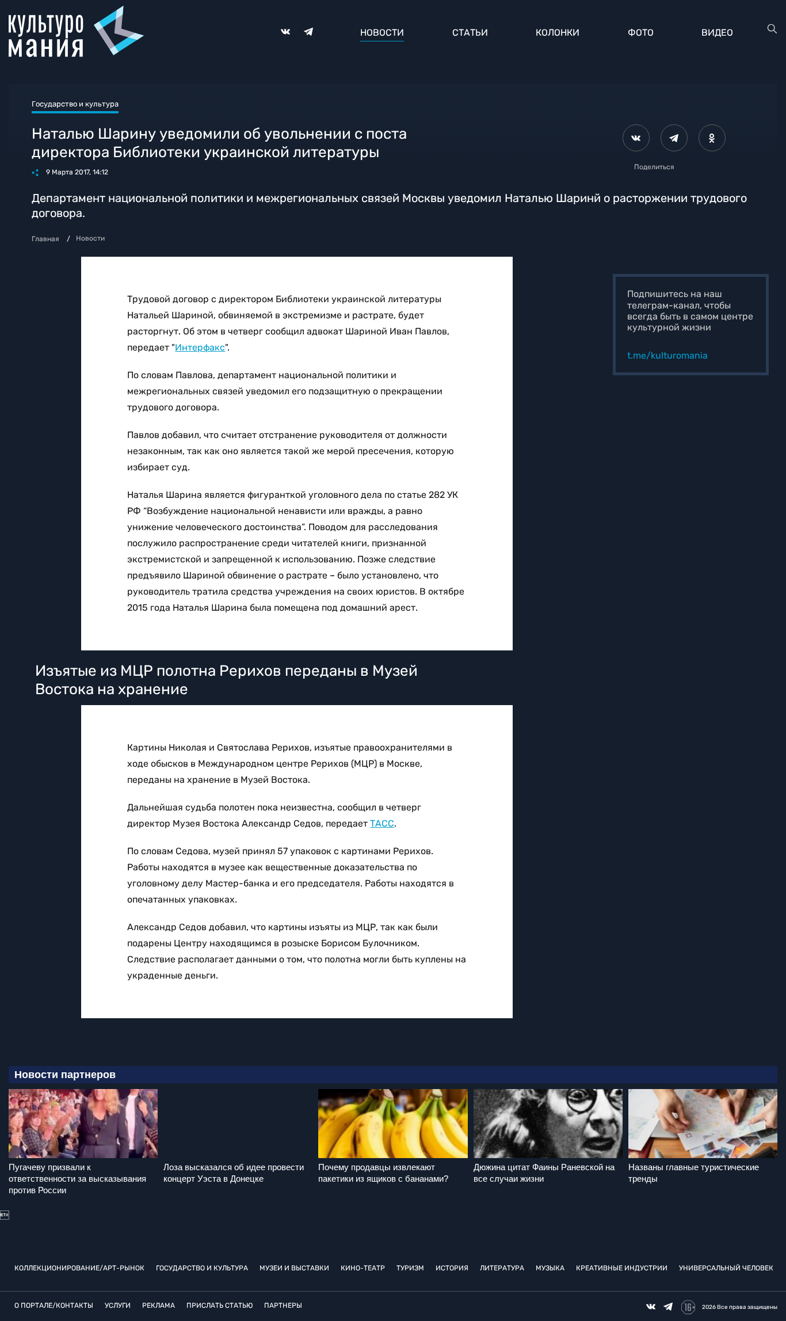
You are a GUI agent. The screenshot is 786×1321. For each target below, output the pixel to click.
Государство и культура (202, 1268)
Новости (382, 32)
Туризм (410, 1268)
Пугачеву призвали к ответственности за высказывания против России (77, 1178)
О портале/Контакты (53, 1305)
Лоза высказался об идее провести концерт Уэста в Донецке (233, 1172)
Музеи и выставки (294, 1268)
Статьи (470, 32)
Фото (641, 32)
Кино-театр (363, 1268)
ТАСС (382, 823)
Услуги (118, 1305)
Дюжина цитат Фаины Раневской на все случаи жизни (544, 1172)
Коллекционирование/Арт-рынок (79, 1268)
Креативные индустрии (621, 1268)
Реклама (158, 1305)
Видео (717, 32)
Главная (45, 239)
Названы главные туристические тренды (693, 1172)
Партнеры (283, 1305)
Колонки (557, 32)
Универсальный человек (726, 1268)
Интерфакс (200, 347)
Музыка (550, 1268)
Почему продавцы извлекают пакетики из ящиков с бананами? (383, 1172)
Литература (502, 1268)
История (452, 1268)
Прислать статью (219, 1305)
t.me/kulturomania (667, 355)
